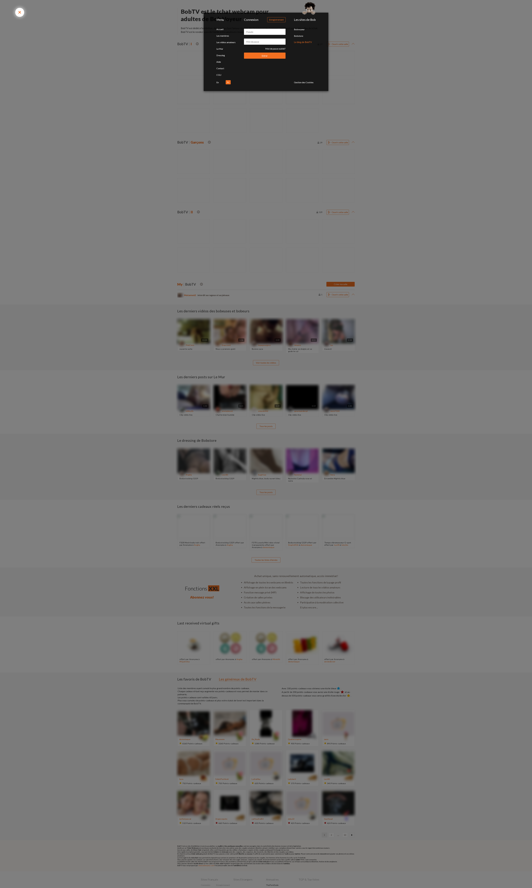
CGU (218, 75)
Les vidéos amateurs (226, 42)
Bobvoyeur (299, 29)
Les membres (222, 35)
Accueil (219, 29)
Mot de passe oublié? (275, 48)
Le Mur (219, 48)
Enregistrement (276, 19)
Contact (220, 68)
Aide (218, 61)
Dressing (220, 55)
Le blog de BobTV (303, 42)
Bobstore (298, 36)
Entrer (265, 55)
